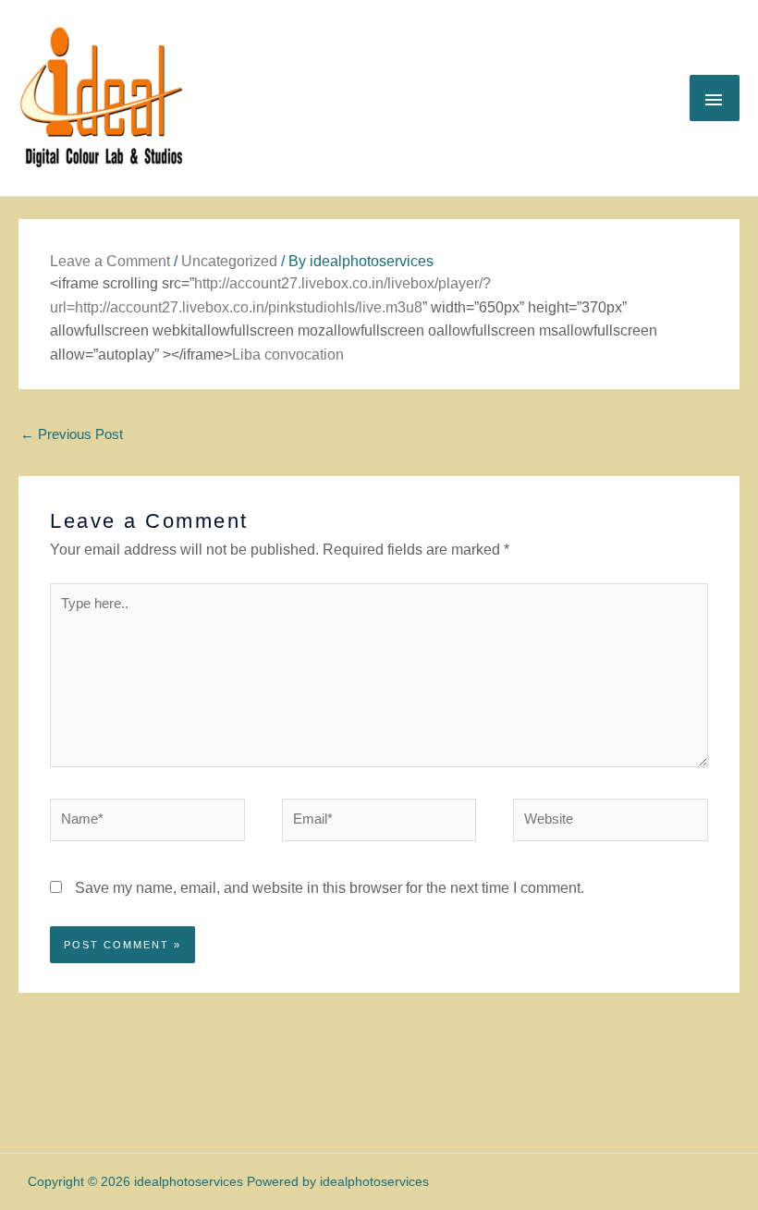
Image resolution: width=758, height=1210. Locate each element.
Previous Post (71, 434)
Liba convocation (288, 354)
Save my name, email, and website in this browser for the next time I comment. (329, 888)
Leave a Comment (110, 261)
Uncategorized (229, 261)
